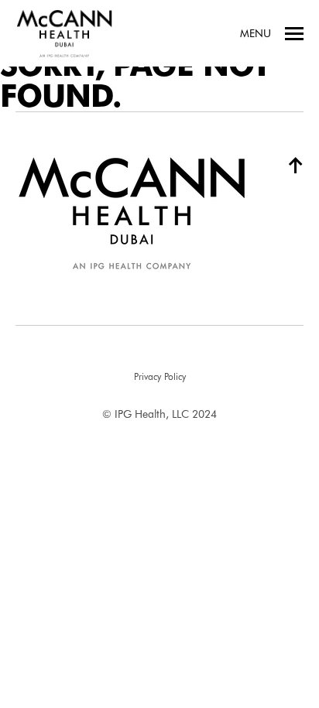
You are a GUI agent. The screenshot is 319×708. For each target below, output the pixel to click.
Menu (255, 33)
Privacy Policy (160, 376)
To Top (290, 165)
